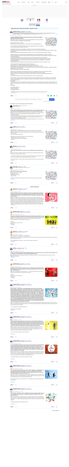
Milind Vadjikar (15, 166)
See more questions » (56, 410)
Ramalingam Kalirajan (16, 31)
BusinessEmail (44, 2)
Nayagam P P (15, 188)
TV (52, 2)
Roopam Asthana (15, 105)
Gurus (49, 2)
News (32, 2)
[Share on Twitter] (54, 95)
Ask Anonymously (46, 101)
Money (38, 2)
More (55, 2)
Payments (23, 2)
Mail (28, 2)
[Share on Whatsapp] (48, 95)
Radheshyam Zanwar (16, 211)
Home (19, 2)
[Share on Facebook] (51, 95)
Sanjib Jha (14, 126)
